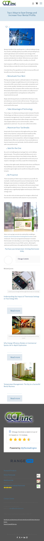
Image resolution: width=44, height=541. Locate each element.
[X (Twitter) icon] (20, 537)
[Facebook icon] (17, 537)
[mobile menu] (41, 3)
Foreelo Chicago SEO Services (10, 524)
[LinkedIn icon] (24, 537)
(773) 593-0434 (14, 506)
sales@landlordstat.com (16, 508)
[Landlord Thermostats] (9, 3)
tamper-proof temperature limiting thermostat (18, 236)
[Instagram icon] (27, 537)
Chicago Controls (23, 259)
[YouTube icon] (22, 537)
